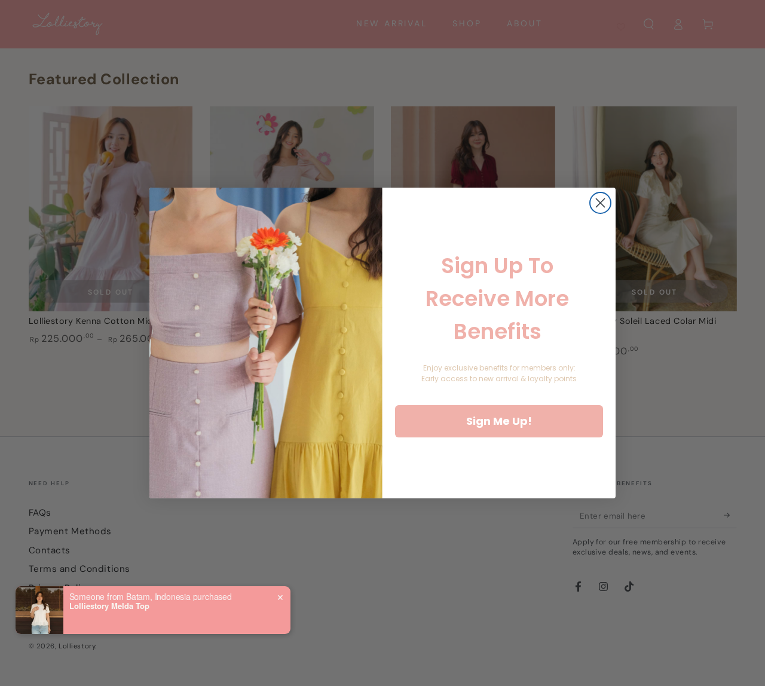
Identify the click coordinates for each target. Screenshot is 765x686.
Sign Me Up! (499, 421)
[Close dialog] (600, 202)
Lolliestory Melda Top (109, 606)
